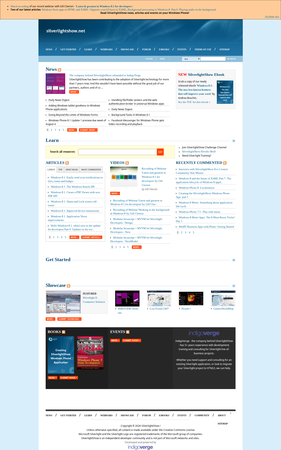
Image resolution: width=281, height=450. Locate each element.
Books (54, 332)
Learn (52, 140)
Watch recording (19, 6)
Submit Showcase (68, 319)
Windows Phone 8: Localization (196, 187)
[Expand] (234, 259)
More (73, 91)
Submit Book (67, 377)
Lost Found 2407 (159, 308)
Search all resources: (62, 151)
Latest (51, 169)
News (51, 69)
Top (60, 169)
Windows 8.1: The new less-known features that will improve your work (195, 89)
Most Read (72, 169)
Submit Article (91, 237)
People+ (186, 308)
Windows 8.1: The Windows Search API (72, 186)
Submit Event (131, 340)
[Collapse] (234, 140)
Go (160, 152)
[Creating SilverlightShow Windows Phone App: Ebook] (61, 372)
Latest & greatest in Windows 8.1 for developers (104, 6)
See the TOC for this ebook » (194, 102)
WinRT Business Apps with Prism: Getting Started (206, 226)
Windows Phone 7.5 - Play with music (200, 211)
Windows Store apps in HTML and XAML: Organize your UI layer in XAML (84, 9)
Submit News (87, 130)
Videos (117, 163)
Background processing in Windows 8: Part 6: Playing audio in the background (172, 9)
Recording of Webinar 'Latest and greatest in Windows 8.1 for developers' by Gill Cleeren (154, 177)
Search (231, 59)
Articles (55, 163)
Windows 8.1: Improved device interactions (75, 210)
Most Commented (91, 169)
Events (117, 332)
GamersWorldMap (224, 308)
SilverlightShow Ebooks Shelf (199, 151)
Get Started (58, 259)
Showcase (56, 285)
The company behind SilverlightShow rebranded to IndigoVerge (105, 75)
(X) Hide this (272, 16)
